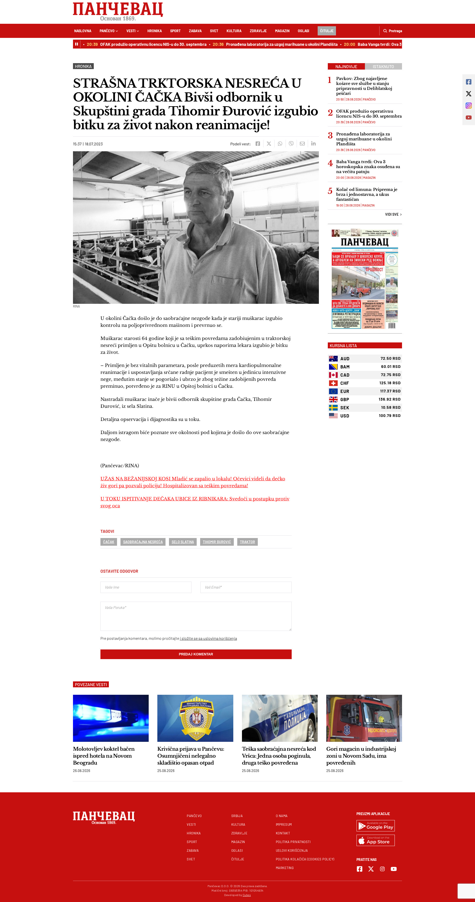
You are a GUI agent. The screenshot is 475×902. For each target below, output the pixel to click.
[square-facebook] (359, 869)
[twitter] (268, 143)
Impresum (284, 824)
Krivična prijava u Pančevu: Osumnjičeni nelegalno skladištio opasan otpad (190, 756)
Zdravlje (258, 31)
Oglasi (303, 31)
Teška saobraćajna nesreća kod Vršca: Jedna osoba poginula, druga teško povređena (279, 756)
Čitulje (326, 31)
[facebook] (257, 143)
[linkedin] (313, 143)
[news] (111, 718)
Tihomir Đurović (217, 542)
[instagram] (382, 869)
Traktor (247, 542)
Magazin (282, 31)
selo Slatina (183, 542)
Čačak (108, 542)
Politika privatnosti (293, 842)
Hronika (154, 31)
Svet (214, 31)
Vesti (131, 31)
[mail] (302, 143)
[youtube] (394, 869)
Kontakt (283, 833)
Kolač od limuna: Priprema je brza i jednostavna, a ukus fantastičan (366, 194)
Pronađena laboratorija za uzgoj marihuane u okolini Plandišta (270, 44)
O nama (282, 816)
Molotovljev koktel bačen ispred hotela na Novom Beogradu (104, 756)
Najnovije (346, 66)
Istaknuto (383, 66)
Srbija (237, 816)
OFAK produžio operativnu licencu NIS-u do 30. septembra (142, 44)
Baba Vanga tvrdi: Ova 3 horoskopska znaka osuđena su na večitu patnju (368, 166)
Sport (175, 31)
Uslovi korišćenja (292, 850)
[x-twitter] (371, 869)
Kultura (234, 31)
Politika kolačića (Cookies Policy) (305, 859)
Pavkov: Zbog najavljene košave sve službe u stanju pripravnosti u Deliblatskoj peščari (364, 86)
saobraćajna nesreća (143, 542)
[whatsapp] (279, 143)
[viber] (291, 143)
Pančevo (107, 31)
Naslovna (82, 31)
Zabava (195, 31)
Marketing (285, 868)
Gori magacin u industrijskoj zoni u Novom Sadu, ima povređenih (361, 756)
